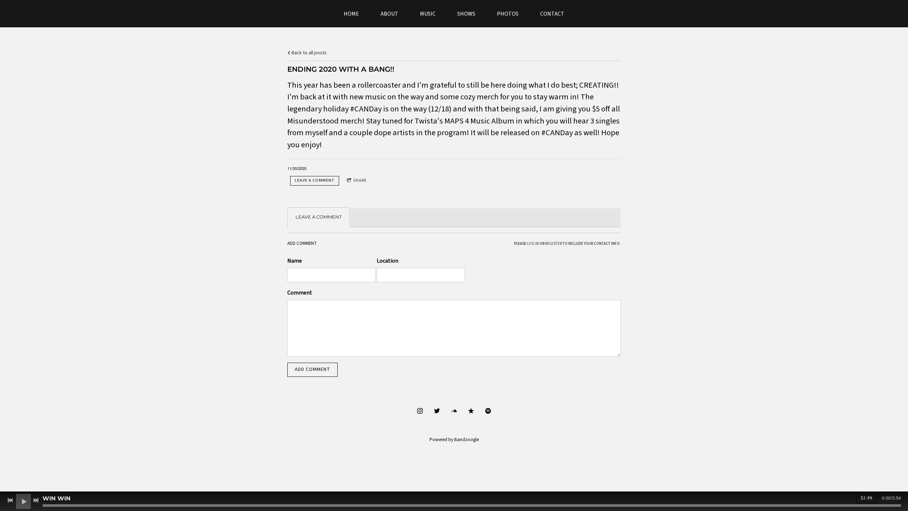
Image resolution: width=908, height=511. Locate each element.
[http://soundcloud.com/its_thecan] (454, 411)
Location (387, 261)
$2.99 (866, 498)
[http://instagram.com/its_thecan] (420, 411)
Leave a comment (314, 180)
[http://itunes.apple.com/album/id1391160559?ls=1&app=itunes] (471, 411)
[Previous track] (10, 500)
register (553, 243)
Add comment (312, 369)
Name (294, 261)
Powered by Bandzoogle (454, 439)
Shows (466, 14)
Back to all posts (308, 52)
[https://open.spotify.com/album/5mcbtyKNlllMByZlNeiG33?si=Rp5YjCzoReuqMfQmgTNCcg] (488, 411)
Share (360, 180)
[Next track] (36, 500)
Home (351, 14)
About (389, 14)
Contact (552, 14)
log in (533, 243)
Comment (299, 293)
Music (428, 14)
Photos (508, 14)
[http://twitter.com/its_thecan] (437, 411)
